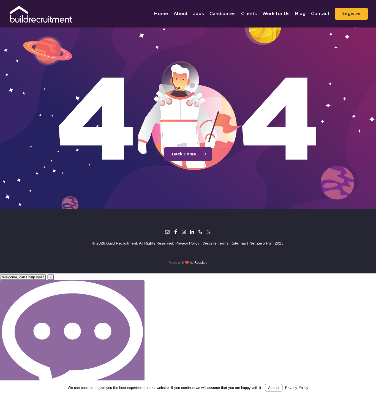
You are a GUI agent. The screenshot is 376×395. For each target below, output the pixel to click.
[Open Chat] (72, 337)
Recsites (200, 263)
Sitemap (239, 243)
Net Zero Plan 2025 (266, 243)
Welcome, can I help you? (23, 277)
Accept (273, 388)
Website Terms (215, 243)
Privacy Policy (187, 243)
